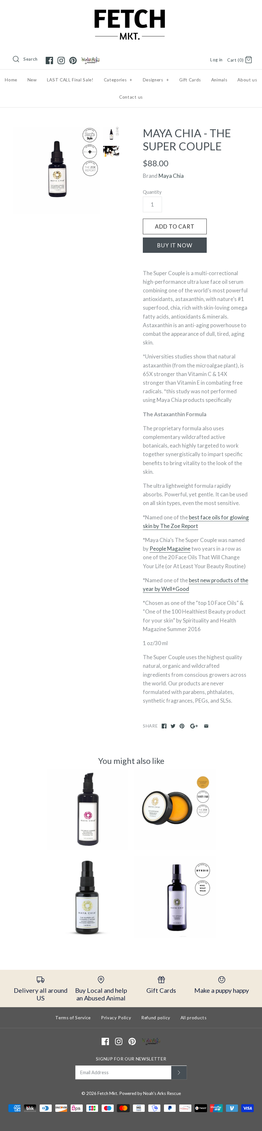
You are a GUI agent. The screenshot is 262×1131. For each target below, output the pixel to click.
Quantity (152, 192)
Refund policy (155, 1017)
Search (30, 59)
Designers (156, 79)
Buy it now (174, 245)
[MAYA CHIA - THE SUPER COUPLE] (56, 170)
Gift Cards (190, 79)
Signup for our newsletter (131, 1058)
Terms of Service (73, 1017)
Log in (216, 59)
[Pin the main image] (182, 726)
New (32, 79)
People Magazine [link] (170, 548)
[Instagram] (61, 60)
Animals (219, 79)
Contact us (131, 97)
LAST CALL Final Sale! (70, 79)
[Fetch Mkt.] (131, 10)
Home (11, 79)
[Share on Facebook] (164, 726)
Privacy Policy (116, 1017)
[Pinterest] (73, 60)
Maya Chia (171, 175)
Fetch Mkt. (107, 1093)
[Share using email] (206, 726)
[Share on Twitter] (173, 726)
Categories (118, 79)
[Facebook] (49, 60)
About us (247, 79)
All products (194, 1017)
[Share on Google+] (194, 726)
